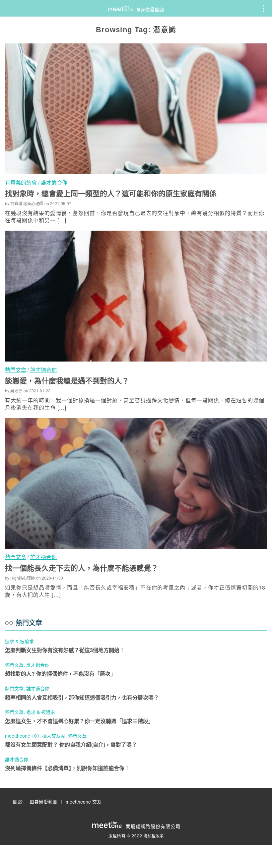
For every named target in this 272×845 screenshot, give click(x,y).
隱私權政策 (154, 835)
